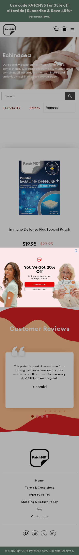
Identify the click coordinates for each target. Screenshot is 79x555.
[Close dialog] (76, 250)
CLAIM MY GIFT (39, 285)
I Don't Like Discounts (39, 289)
